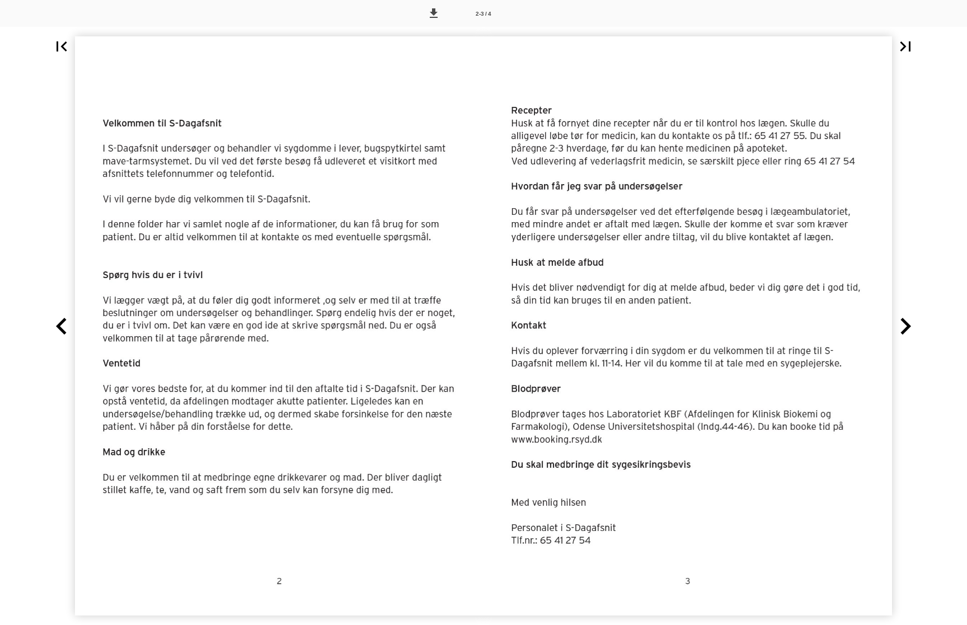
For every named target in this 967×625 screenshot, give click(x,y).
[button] (433, 13)
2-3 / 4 (483, 14)
